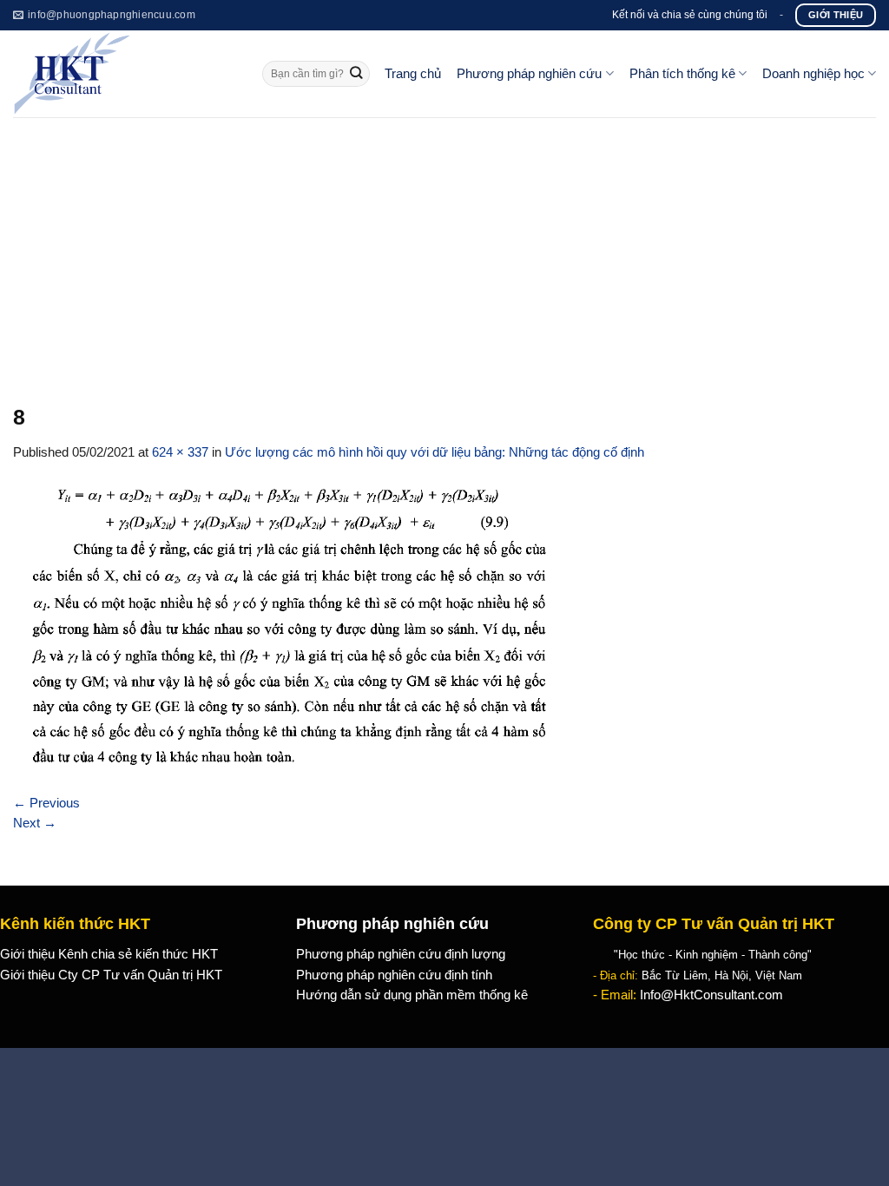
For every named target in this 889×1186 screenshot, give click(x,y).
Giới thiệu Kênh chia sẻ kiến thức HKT (109, 954)
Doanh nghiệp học (813, 74)
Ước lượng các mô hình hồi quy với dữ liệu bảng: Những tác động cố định (434, 452)
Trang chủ (413, 74)
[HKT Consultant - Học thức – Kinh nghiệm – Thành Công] (124, 73)
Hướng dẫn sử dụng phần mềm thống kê (412, 995)
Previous (46, 803)
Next (34, 823)
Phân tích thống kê (682, 74)
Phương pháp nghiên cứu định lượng (400, 954)
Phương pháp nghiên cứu (529, 74)
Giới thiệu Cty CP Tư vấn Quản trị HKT (111, 975)
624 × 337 (180, 452)
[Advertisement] (444, 247)
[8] (284, 627)
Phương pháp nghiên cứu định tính (394, 975)
